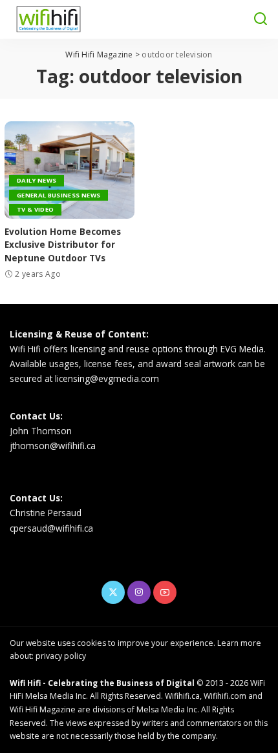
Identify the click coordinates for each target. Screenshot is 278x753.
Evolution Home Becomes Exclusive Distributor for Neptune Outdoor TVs (63, 244)
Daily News (36, 180)
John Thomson (41, 431)
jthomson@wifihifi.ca (53, 445)
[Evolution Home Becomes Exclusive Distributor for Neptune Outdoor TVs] (69, 170)
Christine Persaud (45, 513)
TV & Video (35, 209)
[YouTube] (164, 592)
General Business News (58, 195)
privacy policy (61, 655)
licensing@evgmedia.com (107, 378)
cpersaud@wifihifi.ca (51, 528)
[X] (113, 592)
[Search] (260, 19)
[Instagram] (139, 592)
